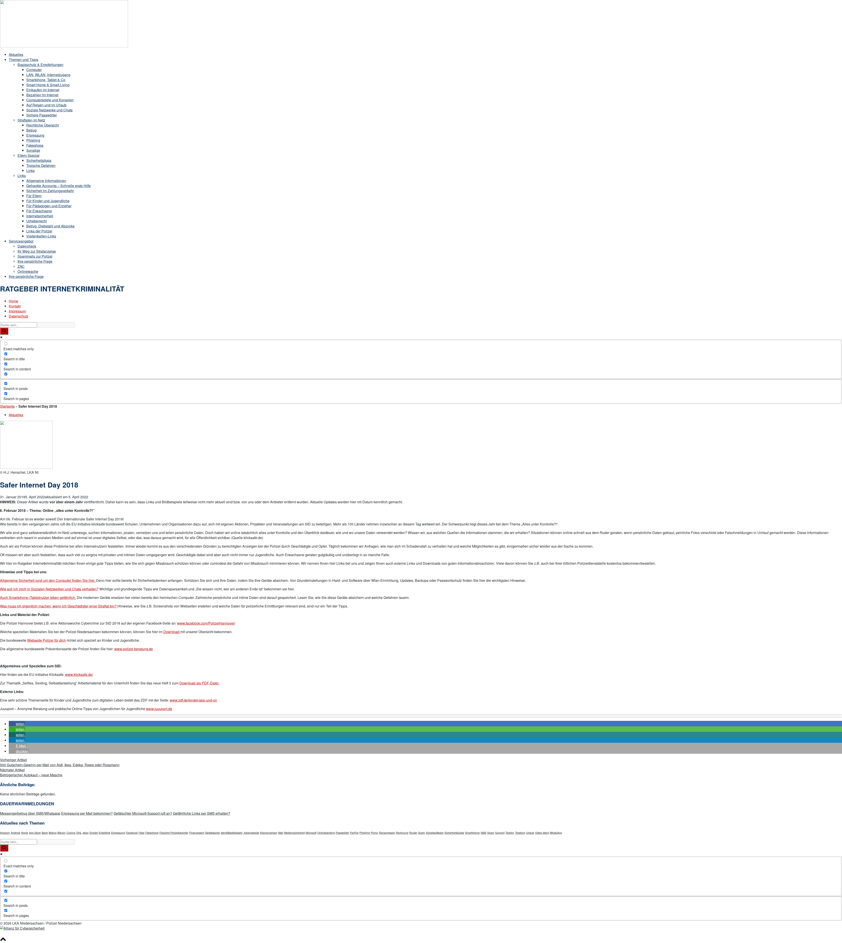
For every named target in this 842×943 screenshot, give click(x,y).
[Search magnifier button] (4, 331)
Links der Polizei (39, 231)
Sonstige (33, 150)
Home (13, 301)
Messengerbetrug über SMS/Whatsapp (30, 813)
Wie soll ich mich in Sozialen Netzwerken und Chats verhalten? (49, 588)
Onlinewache (28, 271)
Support (500, 832)
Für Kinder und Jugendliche (48, 200)
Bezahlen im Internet (42, 94)
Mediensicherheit (294, 832)
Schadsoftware (435, 832)
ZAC (21, 266)
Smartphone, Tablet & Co (45, 79)
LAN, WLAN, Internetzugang (48, 74)
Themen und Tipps (23, 59)
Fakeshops (34, 145)
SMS (483, 832)
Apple (24, 832)
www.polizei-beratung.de (133, 648)
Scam (421, 832)
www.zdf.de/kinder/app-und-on (193, 700)
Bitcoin (61, 832)
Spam (490, 832)
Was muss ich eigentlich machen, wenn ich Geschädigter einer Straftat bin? (59, 606)
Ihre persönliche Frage (35, 261)
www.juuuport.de (159, 708)
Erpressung (35, 135)
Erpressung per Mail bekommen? (87, 813)
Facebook (132, 832)
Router (413, 832)
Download (171, 631)
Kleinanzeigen (268, 832)
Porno (374, 832)
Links (30, 170)
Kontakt (15, 306)
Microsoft (311, 832)
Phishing (33, 140)
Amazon (5, 832)
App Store (35, 832)
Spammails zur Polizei (35, 256)
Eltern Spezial (28, 155)
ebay (86, 832)
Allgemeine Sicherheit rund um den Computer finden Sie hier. (48, 580)
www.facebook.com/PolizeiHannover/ (206, 623)
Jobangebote (251, 832)
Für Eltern (34, 195)
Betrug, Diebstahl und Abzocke (50, 226)
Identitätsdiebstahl (232, 832)
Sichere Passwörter (41, 115)
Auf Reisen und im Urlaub (46, 104)
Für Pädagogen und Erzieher (48, 205)
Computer (34, 69)
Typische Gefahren (40, 165)
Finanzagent (196, 832)
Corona (70, 832)
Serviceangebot (21, 241)
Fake (141, 832)
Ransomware (387, 832)
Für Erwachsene (39, 210)
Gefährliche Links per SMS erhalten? (201, 813)
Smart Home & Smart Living (48, 84)
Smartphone (472, 832)
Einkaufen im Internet (42, 89)
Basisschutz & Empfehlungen (40, 64)
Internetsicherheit (39, 215)
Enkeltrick (104, 832)
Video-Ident (542, 832)
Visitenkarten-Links (41, 236)
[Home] (64, 45)
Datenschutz (18, 316)
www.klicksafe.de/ (79, 674)
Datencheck (27, 246)
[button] (17, 723)
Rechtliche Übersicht (42, 125)
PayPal (354, 832)
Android (15, 832)
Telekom (520, 832)
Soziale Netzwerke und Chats (49, 110)
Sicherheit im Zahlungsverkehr (50, 190)
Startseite (7, 406)
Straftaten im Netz (31, 120)
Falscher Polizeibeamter (173, 832)
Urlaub (530, 832)
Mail (280, 832)
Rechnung (402, 832)
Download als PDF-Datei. (199, 683)
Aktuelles (16, 54)
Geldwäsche (212, 832)
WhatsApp (556, 832)
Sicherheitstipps (38, 160)
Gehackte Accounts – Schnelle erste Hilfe (58, 185)
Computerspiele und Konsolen (50, 99)
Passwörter (342, 832)
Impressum (17, 311)
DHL (79, 832)
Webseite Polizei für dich (46, 640)
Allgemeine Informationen (46, 180)
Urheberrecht (36, 220)
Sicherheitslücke (454, 832)
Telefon (509, 832)
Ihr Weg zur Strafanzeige (37, 251)
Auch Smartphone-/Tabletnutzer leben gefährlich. (38, 597)
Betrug (31, 130)
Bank (45, 832)
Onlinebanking (326, 832)
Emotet (93, 832)
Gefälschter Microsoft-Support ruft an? (143, 813)
